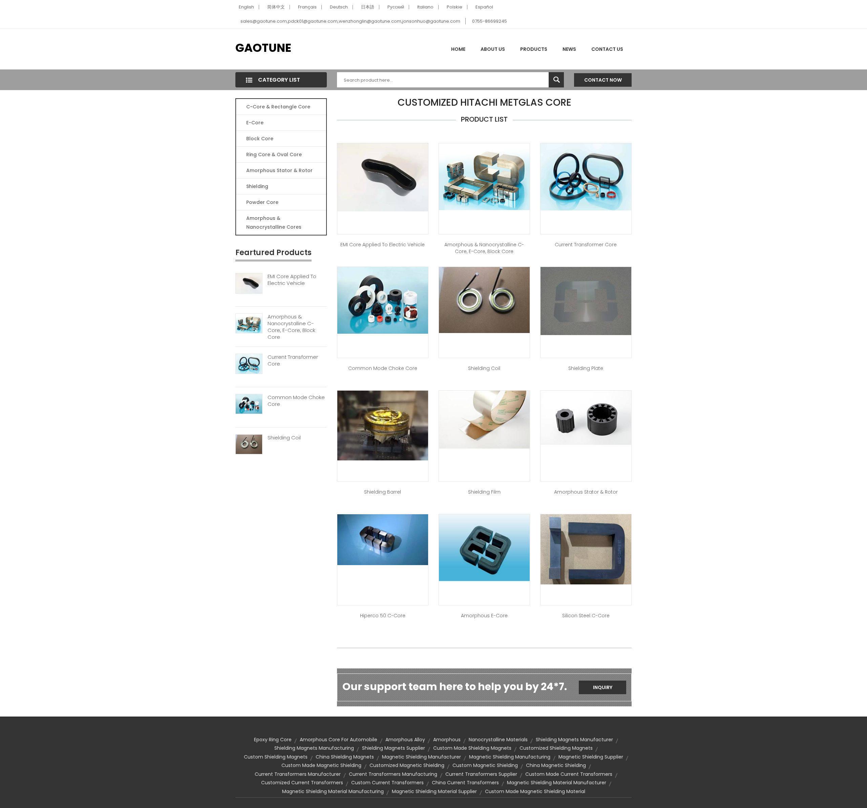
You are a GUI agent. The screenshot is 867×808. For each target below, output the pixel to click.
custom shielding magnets (276, 756)
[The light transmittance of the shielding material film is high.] (484, 419)
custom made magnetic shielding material (535, 791)
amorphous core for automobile (338, 739)
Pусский (395, 7)
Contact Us (607, 49)
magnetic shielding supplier (590, 756)
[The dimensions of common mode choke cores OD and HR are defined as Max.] (382, 299)
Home (458, 49)
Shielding (257, 186)
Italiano (425, 7)
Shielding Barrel (382, 492)
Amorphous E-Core (484, 615)
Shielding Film (484, 492)
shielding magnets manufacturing (314, 748)
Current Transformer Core (293, 360)
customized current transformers (302, 782)
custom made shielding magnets (472, 748)
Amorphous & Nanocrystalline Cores (273, 222)
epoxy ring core (273, 739)
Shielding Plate (585, 368)
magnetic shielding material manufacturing (333, 791)
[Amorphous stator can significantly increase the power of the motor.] (586, 417)
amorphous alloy (405, 739)
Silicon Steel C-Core (586, 615)
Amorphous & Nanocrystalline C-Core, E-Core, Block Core (291, 326)
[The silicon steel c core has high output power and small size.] (586, 548)
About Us (493, 49)
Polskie (454, 7)
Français (307, 7)
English (246, 7)
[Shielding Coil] (249, 443)
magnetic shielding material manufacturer (556, 782)
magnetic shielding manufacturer (421, 756)
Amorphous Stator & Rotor (279, 170)
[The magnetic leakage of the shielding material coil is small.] (484, 299)
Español (484, 7)
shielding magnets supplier (393, 748)
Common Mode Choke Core (296, 401)
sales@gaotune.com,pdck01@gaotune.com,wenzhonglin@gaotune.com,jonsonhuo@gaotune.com (350, 21)
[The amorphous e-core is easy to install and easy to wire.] (484, 547)
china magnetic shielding (556, 765)
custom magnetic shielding (485, 765)
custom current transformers (387, 782)
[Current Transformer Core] (249, 363)
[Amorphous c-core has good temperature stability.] (484, 176)
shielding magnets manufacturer (574, 739)
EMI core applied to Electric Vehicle (382, 244)
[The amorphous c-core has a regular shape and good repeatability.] (382, 539)
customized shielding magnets (556, 748)
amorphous (447, 739)
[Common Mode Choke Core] (249, 403)
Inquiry (602, 687)
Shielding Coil (284, 437)
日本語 (367, 7)
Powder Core (262, 202)
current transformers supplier (481, 774)
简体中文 (276, 7)
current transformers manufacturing (393, 774)
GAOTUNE (263, 48)
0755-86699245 (489, 21)
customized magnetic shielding (406, 765)
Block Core (260, 138)
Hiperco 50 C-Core (382, 615)
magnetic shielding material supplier (434, 791)
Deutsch (339, 7)
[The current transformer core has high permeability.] (586, 176)
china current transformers (465, 782)
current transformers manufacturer (298, 774)
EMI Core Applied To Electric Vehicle (292, 280)
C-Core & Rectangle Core (278, 106)
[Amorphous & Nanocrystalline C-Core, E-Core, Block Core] (249, 323)
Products (533, 49)
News (569, 49)
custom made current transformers (568, 774)
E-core (254, 122)
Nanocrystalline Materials (498, 739)
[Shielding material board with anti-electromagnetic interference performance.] (586, 300)
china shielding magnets (345, 756)
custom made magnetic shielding (321, 765)
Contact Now (603, 80)
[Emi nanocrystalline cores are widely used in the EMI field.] (382, 176)
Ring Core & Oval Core (274, 154)
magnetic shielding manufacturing (509, 756)
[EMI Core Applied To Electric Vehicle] (249, 282)
